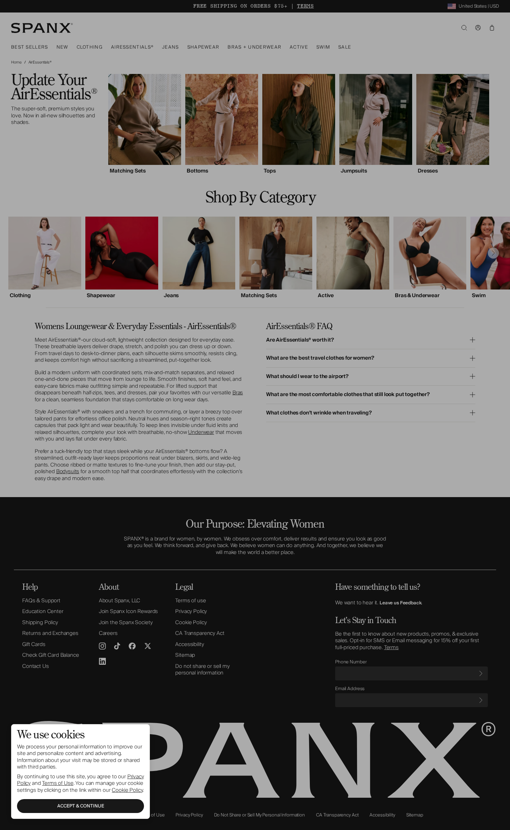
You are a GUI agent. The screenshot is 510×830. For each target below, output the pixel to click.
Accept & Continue (80, 806)
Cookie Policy (127, 790)
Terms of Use (57, 783)
